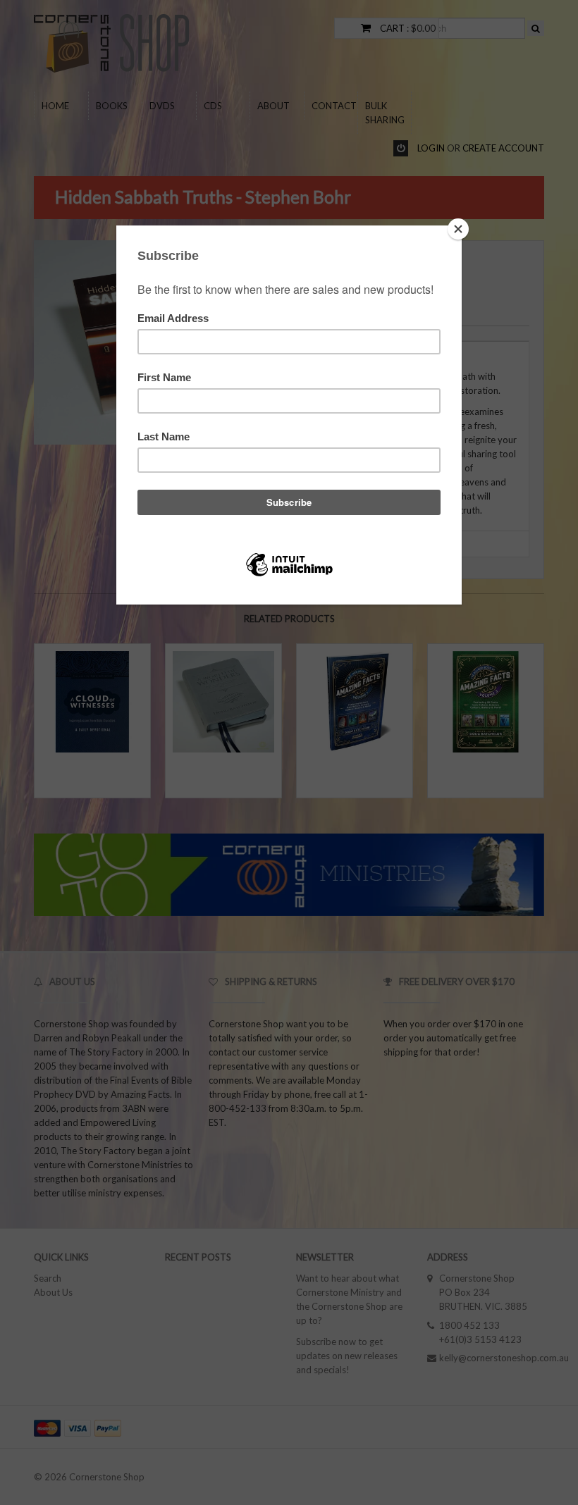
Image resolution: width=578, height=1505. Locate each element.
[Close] (458, 229)
